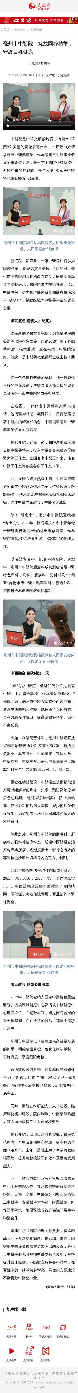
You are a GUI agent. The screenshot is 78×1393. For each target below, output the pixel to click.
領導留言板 (62, 1336)
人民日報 (11, 1336)
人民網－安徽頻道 (58, 75)
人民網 (5, 29)
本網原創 (36, 29)
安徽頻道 (20, 29)
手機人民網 (45, 1336)
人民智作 (45, 1360)
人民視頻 (11, 1360)
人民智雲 (28, 1360)
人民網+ (28, 1336)
